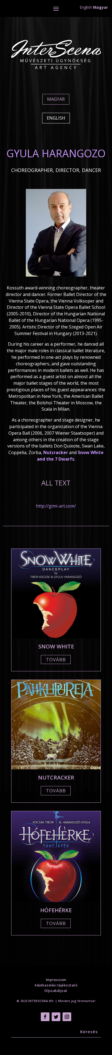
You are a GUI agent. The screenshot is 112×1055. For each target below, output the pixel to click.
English (86, 7)
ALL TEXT (55, 482)
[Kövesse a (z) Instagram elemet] (67, 1016)
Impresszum (56, 979)
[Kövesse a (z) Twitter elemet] (56, 1016)
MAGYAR (56, 99)
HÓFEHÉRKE (56, 910)
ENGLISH (56, 118)
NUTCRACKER (56, 777)
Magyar (100, 7)
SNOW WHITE (56, 646)
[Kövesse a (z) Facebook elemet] (45, 1016)
